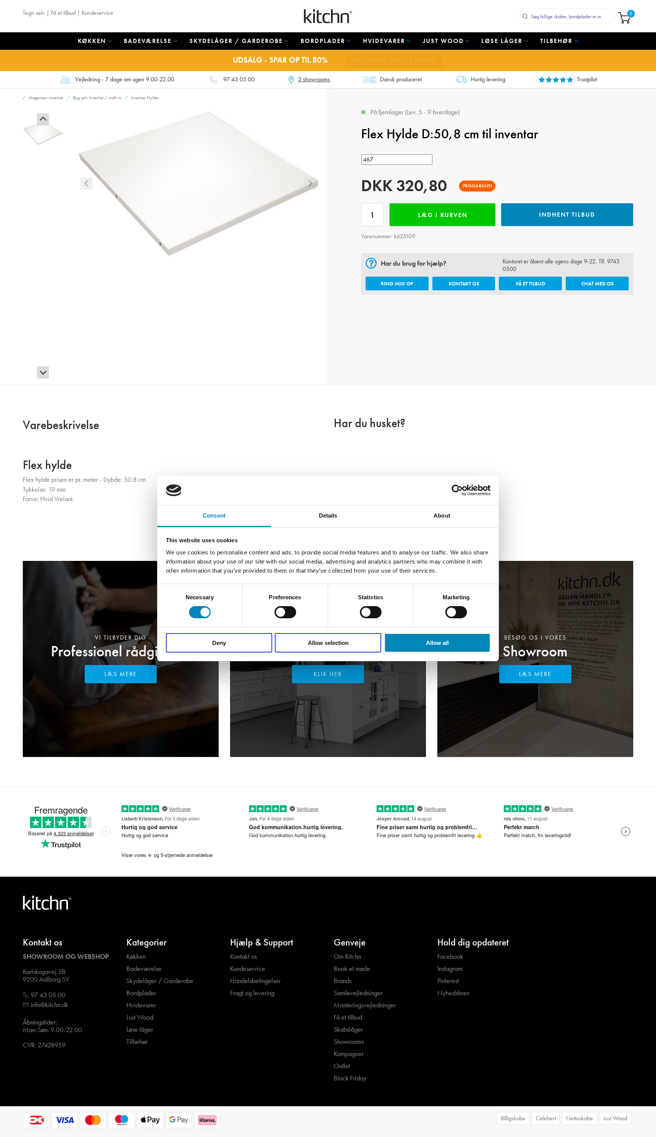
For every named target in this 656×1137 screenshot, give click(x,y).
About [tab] (442, 515)
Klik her (328, 674)
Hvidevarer (141, 1005)
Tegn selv (34, 13)
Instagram (449, 969)
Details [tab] (328, 515)
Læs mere (120, 674)
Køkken (136, 957)
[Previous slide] (43, 119)
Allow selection (328, 643)
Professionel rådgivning (121, 651)
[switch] (285, 612)
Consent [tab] (214, 515)
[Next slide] (43, 372)
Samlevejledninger (358, 993)
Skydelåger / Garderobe (159, 981)
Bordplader (141, 993)
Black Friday (350, 1078)
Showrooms (349, 1042)
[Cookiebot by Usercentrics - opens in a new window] (457, 490)
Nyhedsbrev (453, 993)
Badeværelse (143, 969)
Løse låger (139, 1030)
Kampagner (349, 1054)
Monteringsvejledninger (365, 1005)
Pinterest (448, 981)
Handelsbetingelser (255, 981)
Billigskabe (513, 1118)
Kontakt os (464, 283)
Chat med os (597, 283)
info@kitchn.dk (49, 1005)
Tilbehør (137, 1042)
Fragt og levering (252, 993)
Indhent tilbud (567, 215)
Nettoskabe (579, 1118)
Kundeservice (97, 13)
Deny (219, 643)
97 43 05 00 (239, 79)
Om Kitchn (347, 957)
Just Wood (139, 1017)
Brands (343, 981)
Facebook (450, 957)
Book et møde (352, 969)
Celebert (546, 1118)
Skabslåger (348, 1030)
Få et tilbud (63, 13)
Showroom (535, 651)
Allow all (437, 643)
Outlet (342, 1066)
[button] (43, 133)
